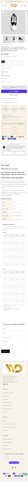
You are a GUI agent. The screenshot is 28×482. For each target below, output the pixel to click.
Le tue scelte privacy (7, 448)
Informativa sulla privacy (8, 439)
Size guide (14, 127)
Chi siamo (5, 420)
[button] (2, 5)
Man (6, 44)
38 (3, 61)
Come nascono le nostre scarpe (9, 424)
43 (3, 65)
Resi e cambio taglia (7, 408)
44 (7, 65)
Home (2, 44)
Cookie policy (6, 445)
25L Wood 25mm (4, 71)
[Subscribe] (22, 457)
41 (17, 61)
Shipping (7, 56)
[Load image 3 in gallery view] (21, 39)
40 (12, 61)
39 (7, 61)
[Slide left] (1, 39)
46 (17, 65)
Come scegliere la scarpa (8, 393)
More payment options (14, 94)
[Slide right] (26, 39)
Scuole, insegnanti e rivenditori (9, 427)
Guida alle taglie (6, 396)
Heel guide (14, 130)
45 (12, 65)
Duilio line (10, 44)
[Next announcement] (25, 1)
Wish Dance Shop (12, 478)
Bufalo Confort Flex (5, 75)
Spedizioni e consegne (7, 405)
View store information (8, 102)
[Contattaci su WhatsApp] (25, 474)
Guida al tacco (6, 399)
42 (21, 61)
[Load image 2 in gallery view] (14, 39)
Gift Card (5, 430)
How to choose (14, 133)
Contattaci (5, 412)
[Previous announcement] (2, 1)
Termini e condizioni (7, 442)
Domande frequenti (7, 402)
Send (5, 351)
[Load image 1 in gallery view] (6, 39)
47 (21, 65)
